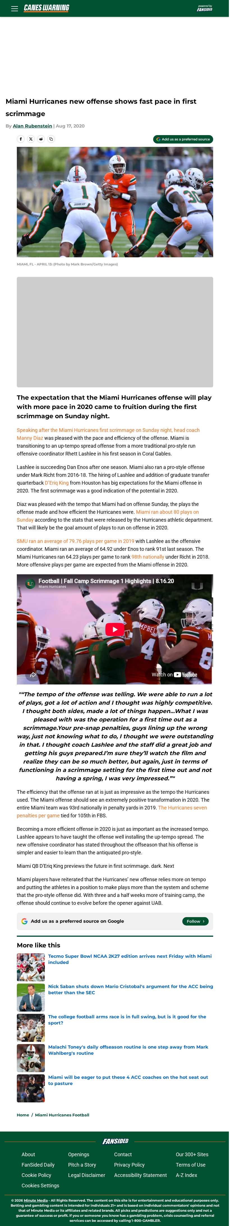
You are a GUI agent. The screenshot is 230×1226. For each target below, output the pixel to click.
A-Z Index (186, 1175)
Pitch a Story (82, 1165)
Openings (78, 1154)
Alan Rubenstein (32, 126)
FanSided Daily (38, 1165)
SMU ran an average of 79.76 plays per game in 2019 (75, 541)
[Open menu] (14, 8)
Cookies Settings (40, 1185)
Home (23, 1115)
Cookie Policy (36, 1175)
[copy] (51, 139)
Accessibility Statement (140, 1175)
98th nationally (148, 557)
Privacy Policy (129, 1165)
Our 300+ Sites (192, 1154)
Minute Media (36, 1200)
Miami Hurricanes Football (62, 1115)
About (28, 1154)
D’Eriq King (57, 483)
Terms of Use (191, 1165)
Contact (123, 1154)
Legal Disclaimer (86, 1175)
